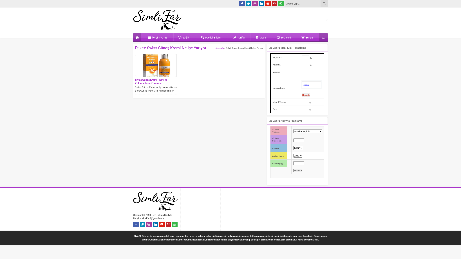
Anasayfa (220, 48)
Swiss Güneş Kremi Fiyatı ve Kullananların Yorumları (151, 81)
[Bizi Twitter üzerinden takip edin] (248, 3)
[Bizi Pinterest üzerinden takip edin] (274, 3)
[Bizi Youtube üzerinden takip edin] (268, 3)
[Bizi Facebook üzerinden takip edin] (242, 3)
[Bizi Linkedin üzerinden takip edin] (261, 3)
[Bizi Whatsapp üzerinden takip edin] (281, 3)
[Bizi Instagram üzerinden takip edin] (255, 3)
